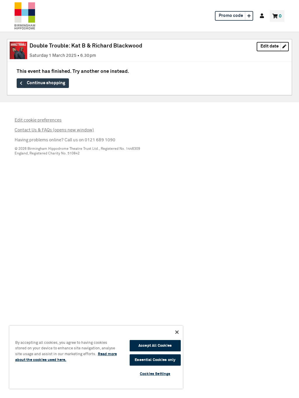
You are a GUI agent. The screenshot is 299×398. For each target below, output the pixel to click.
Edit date (274, 47)
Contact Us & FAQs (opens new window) (54, 130)
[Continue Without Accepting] (177, 332)
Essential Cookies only (155, 360)
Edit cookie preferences (38, 120)
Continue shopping (46, 83)
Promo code (231, 16)
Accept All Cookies (155, 346)
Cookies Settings (155, 374)
